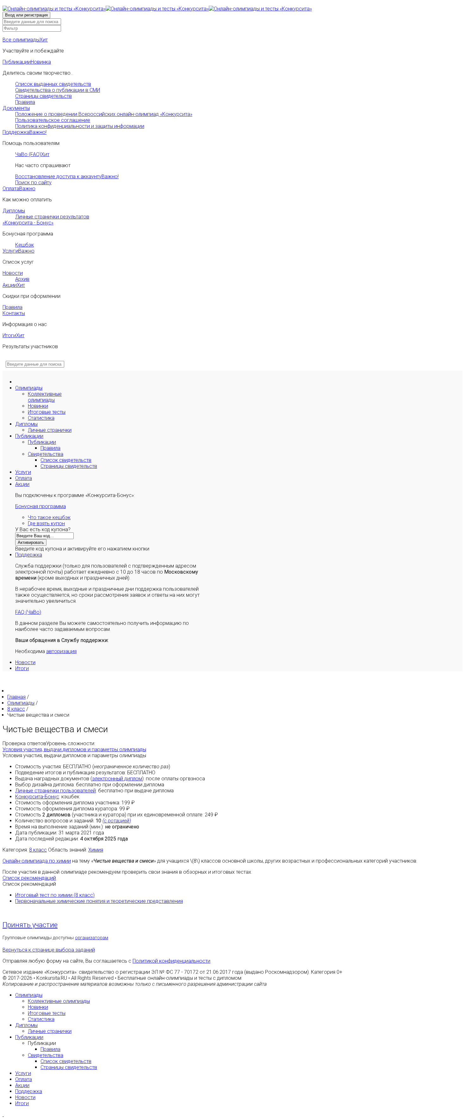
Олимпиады (28, 388)
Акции (14, 285)
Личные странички (49, 430)
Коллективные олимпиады (45, 397)
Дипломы (14, 211)
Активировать (31, 542)
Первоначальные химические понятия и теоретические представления (99, 901)
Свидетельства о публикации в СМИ (57, 90)
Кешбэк (24, 245)
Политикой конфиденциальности (171, 961)
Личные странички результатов (52, 217)
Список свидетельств (65, 460)
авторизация (61, 651)
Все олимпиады (25, 40)
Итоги (13, 335)
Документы (16, 108)
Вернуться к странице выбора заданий (49, 950)
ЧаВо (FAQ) (32, 154)
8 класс (38, 850)
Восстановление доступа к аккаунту (67, 176)
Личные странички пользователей (55, 791)
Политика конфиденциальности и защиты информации (79, 126)
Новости (13, 273)
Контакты (14, 313)
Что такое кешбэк (49, 517)
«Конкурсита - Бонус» (28, 223)
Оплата (19, 189)
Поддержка (24, 132)
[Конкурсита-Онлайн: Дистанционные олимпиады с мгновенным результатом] (157, 9)
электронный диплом (117, 779)
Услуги (18, 251)
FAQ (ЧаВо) (28, 612)
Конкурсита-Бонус (37, 797)
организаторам (91, 938)
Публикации (27, 62)
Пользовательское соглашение (52, 120)
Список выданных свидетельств (53, 84)
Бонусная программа (40, 506)
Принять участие (30, 925)
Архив (22, 279)
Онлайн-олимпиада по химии (37, 861)
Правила (25, 102)
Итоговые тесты (46, 412)
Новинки (38, 406)
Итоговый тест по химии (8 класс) (55, 895)
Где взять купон (46, 523)
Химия (95, 850)
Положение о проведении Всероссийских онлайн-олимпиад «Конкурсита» (103, 114)
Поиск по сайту (33, 182)
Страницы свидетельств (43, 96)
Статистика (41, 418)
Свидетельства (45, 454)
